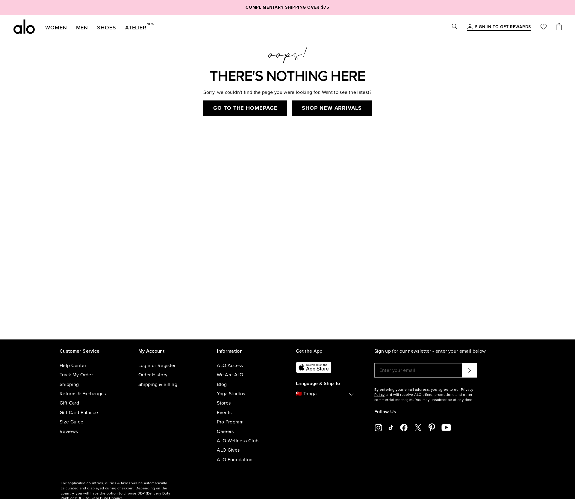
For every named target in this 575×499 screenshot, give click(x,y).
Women (56, 27)
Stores (224, 403)
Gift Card (69, 403)
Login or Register (157, 366)
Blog (222, 384)
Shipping (69, 384)
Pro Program (230, 422)
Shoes (106, 27)
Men (82, 27)
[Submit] (469, 370)
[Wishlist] (544, 27)
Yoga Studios (231, 394)
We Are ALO (230, 375)
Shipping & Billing (157, 384)
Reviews (69, 432)
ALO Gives (228, 450)
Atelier (135, 26)
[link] (503, 27)
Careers (225, 432)
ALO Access (230, 366)
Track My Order (76, 375)
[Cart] (559, 27)
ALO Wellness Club (237, 441)
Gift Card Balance (79, 413)
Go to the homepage (245, 108)
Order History (153, 375)
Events (224, 413)
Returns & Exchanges (83, 394)
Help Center (73, 366)
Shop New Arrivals (331, 108)
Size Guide (72, 422)
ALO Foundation (234, 460)
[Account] (470, 27)
